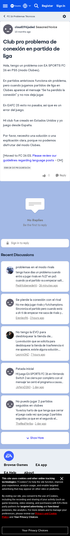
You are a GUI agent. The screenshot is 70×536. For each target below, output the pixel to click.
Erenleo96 (22, 318)
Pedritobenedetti (26, 285)
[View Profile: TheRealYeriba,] (10, 404)
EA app (41, 465)
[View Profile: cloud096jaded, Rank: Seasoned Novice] (8, 29)
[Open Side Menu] (5, 6)
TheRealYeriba (24, 423)
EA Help (10, 472)
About (29, 472)
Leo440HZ (22, 354)
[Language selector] (27, 6)
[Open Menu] (64, 16)
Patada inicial (25, 369)
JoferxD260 (23, 387)
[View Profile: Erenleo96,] (10, 303)
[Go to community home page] (15, 5)
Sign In (60, 6)
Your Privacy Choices (35, 530)
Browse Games (16, 465)
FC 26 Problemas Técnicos (21, 16)
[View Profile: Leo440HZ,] (10, 335)
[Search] (36, 6)
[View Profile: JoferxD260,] (10, 372)
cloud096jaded (25, 27)
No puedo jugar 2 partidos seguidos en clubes (34, 403)
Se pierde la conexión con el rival (38, 300)
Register (47, 6)
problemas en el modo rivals (35, 267)
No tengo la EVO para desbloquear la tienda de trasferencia (33, 334)
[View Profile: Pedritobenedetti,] (10, 270)
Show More (37, 438)
